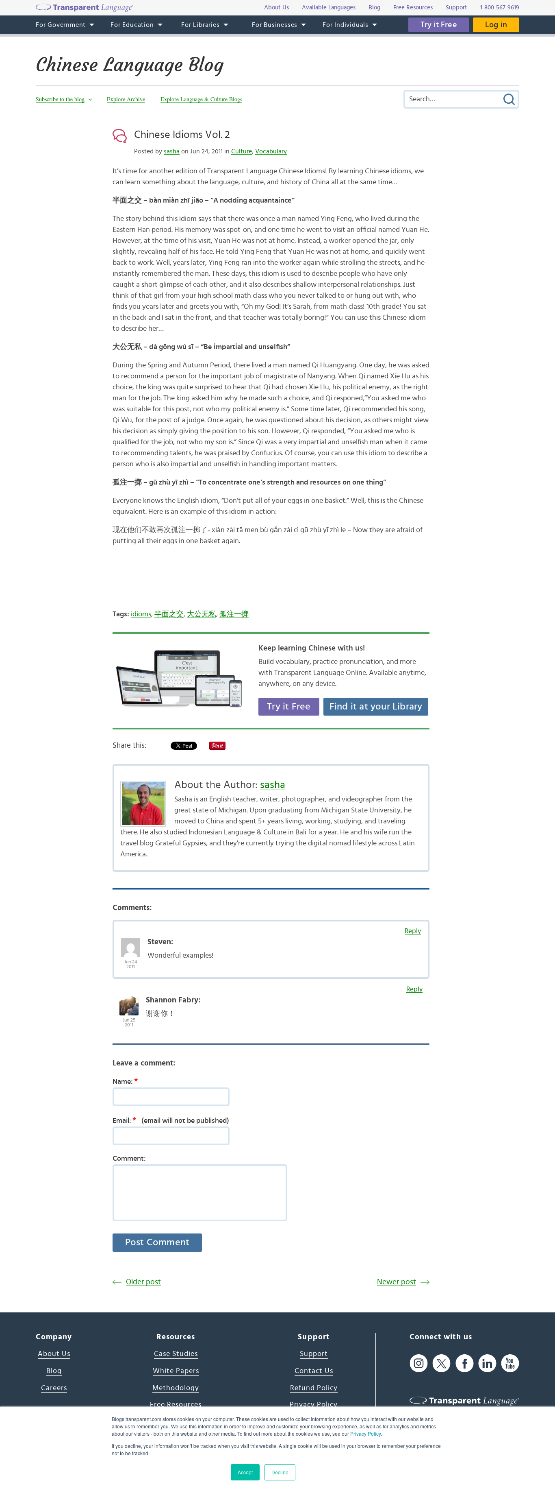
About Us (54, 1354)
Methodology (175, 1388)
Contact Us (314, 1371)
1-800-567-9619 (499, 7)
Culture (241, 151)
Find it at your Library (376, 707)
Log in (496, 25)
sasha (172, 151)
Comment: (129, 1158)
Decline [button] (279, 1472)
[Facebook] (464, 1363)
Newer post (396, 1282)
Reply (413, 931)
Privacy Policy (365, 1433)
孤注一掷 (234, 614)
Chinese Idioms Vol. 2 (182, 134)
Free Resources (176, 1404)
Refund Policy (314, 1388)
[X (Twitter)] (441, 1363)
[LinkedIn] (487, 1363)
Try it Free (439, 25)
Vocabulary (271, 151)
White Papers (176, 1371)
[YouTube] (510, 1363)
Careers (54, 1388)
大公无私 (201, 614)
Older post (143, 1282)
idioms (141, 614)
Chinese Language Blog (129, 64)
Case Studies (176, 1354)
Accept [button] (245, 1472)
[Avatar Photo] (130, 943)
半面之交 (169, 614)
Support (314, 1354)
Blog (54, 1371)
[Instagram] (419, 1363)
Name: (125, 1081)
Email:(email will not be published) (171, 1120)
